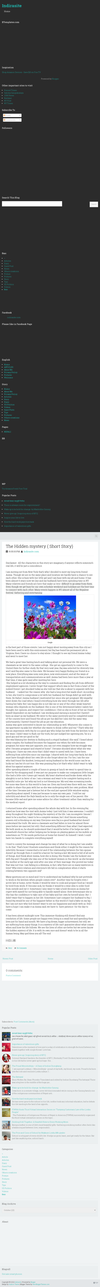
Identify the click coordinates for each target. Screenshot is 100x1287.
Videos (7, 287)
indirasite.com (13, 317)
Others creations (11, 271)
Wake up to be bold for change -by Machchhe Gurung (27, 509)
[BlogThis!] (9, 940)
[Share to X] (12, 940)
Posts (8, 115)
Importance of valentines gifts (17, 526)
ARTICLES (8, 367)
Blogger (55, 79)
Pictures (7, 276)
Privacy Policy (10, 372)
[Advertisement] (50, 44)
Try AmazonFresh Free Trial (14, 488)
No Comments (22, 948)
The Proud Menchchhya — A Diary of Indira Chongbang (36, 1066)
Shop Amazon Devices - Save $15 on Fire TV (21, 72)
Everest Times (10, 90)
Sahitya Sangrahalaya (13, 93)
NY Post (7, 100)
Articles (7, 261)
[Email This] (7, 940)
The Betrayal (17, 1077)
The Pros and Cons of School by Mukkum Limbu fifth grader (38, 1133)
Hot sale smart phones (12, 1274)
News (6, 268)
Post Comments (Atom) (24, 1021)
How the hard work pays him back (19, 522)
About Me (8, 370)
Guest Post (8, 266)
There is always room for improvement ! (22, 505)
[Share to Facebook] (14, 940)
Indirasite (12, 5)
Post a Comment (13, 975)
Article (5, 1157)
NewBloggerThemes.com (41, 1284)
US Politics (9, 284)
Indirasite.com (31, 551)
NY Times (8, 103)
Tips (6, 282)
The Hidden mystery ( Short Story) (39, 546)
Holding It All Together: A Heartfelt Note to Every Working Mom (40, 1122)
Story (6, 279)
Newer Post (8, 958)
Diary (6, 263)
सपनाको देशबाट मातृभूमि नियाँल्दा (14, 501)
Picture (7, 274)
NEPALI (7, 432)
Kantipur (8, 98)
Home (7, 11)
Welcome (8, 377)
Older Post (92, 958)
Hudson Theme (14, 1284)
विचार (6, 289)
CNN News (9, 95)
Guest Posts (9, 410)
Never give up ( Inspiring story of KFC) (21, 513)
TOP (96, 1283)
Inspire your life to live (14, 517)
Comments (10, 120)
